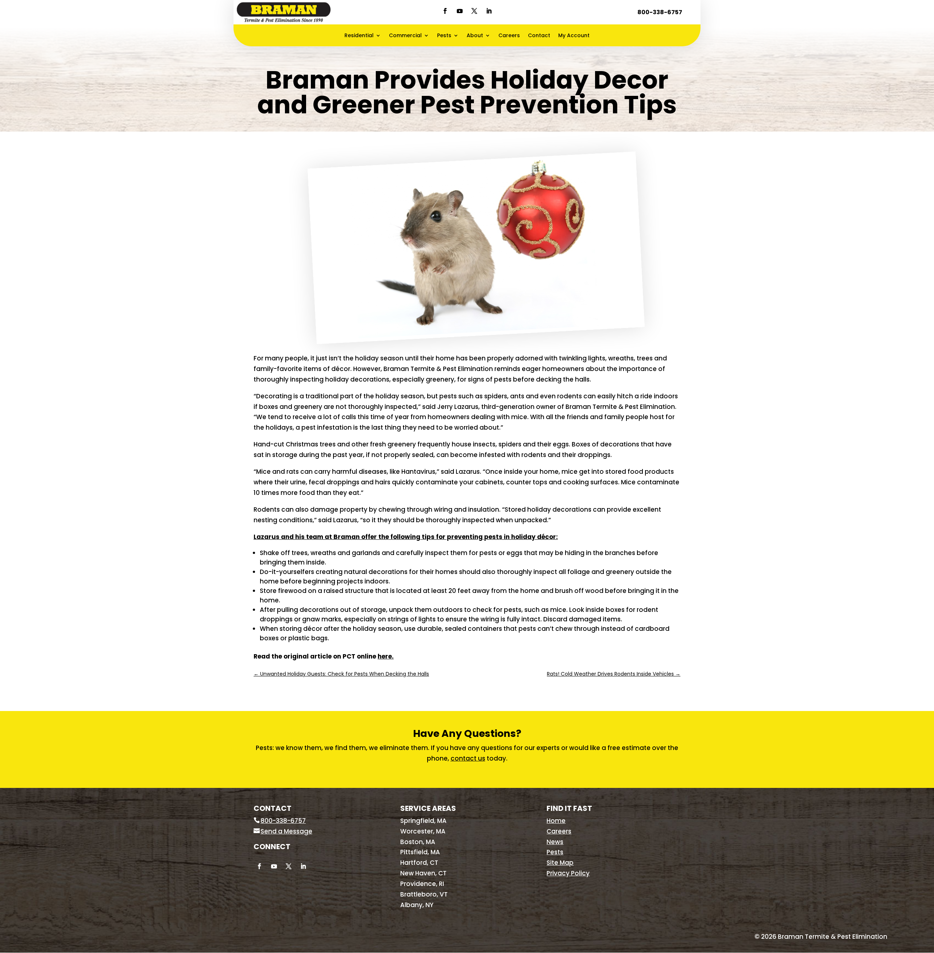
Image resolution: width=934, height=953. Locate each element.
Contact (539, 36)
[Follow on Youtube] (460, 11)
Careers (509, 36)
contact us (468, 758)
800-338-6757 (659, 12)
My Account (574, 36)
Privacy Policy (568, 873)
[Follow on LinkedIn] (489, 11)
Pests (444, 36)
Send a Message (286, 831)
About (475, 36)
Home (556, 820)
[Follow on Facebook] (445, 11)
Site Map (560, 862)
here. (386, 656)
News (555, 841)
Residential (359, 36)
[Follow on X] (474, 11)
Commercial (405, 36)
